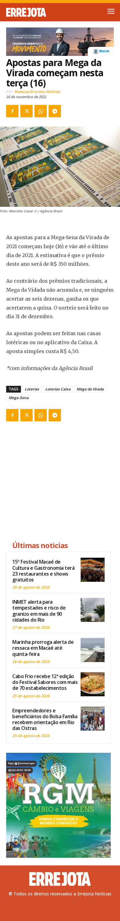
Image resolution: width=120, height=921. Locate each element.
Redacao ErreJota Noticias (37, 91)
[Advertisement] (58, 482)
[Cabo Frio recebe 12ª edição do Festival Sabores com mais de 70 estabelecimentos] (93, 684)
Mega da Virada (90, 389)
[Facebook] (12, 111)
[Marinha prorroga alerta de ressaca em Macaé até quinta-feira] (93, 650)
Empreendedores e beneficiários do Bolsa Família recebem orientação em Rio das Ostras (44, 719)
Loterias (32, 389)
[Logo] (33, 12)
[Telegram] (55, 111)
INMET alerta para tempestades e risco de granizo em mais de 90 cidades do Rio (39, 610)
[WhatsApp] (40, 111)
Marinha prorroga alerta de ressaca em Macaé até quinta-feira (43, 648)
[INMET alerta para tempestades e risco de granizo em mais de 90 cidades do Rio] (93, 610)
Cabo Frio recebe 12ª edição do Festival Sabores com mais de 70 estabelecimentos (45, 682)
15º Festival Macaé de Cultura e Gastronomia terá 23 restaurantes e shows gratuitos (43, 570)
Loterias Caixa (57, 389)
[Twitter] (26, 111)
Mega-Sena (19, 397)
